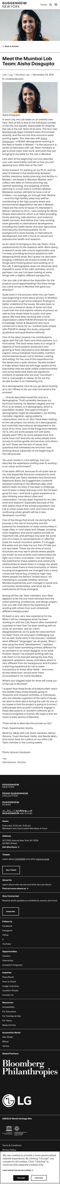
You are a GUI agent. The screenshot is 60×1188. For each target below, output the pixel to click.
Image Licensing (10, 986)
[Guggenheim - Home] (14, 5)
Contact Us (7, 995)
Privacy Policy (9, 1150)
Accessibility (8, 1007)
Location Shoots (10, 990)
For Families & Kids (11, 1016)
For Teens (7, 1020)
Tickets (43, 4)
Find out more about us (14, 888)
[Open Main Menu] (56, 4)
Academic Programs (12, 965)
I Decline (39, 1178)
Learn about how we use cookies (17, 1170)
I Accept (21, 1178)
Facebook (7, 926)
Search (50, 5)
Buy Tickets (11, 870)
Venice (5, 1046)
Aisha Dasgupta (9, 762)
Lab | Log (7, 74)
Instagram (7, 930)
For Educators (9, 1011)
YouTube (6, 944)
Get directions (9, 847)
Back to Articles (12, 46)
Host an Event (9, 981)
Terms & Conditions (12, 1145)
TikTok (5, 935)
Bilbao (5, 1041)
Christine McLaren (14, 79)
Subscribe (10, 911)
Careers (6, 956)
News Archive (9, 1025)
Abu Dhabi (7, 1037)
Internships (7, 960)
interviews (21, 762)
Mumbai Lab (23, 74)
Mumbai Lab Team (12, 131)
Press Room (8, 977)
